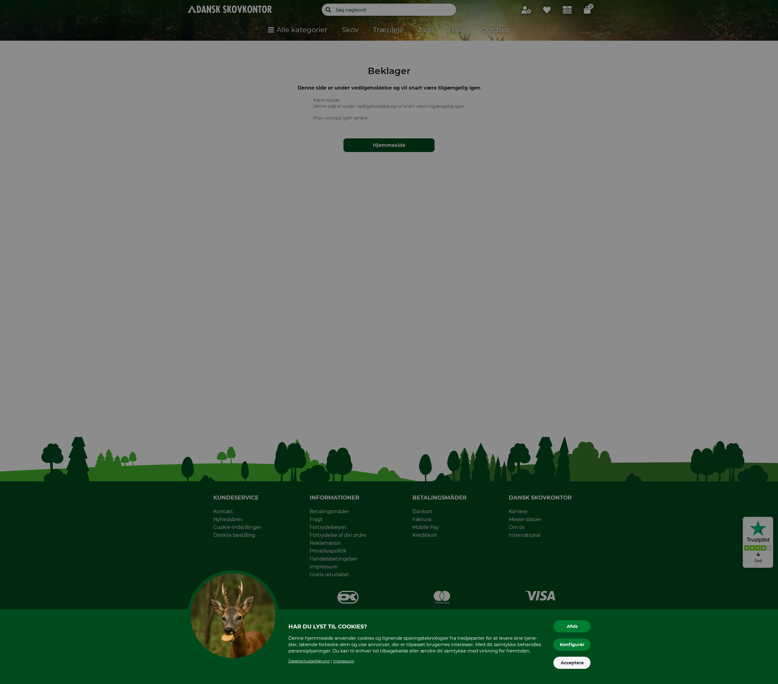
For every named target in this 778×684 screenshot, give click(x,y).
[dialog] (389, 342)
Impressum (343, 661)
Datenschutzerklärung (308, 661)
